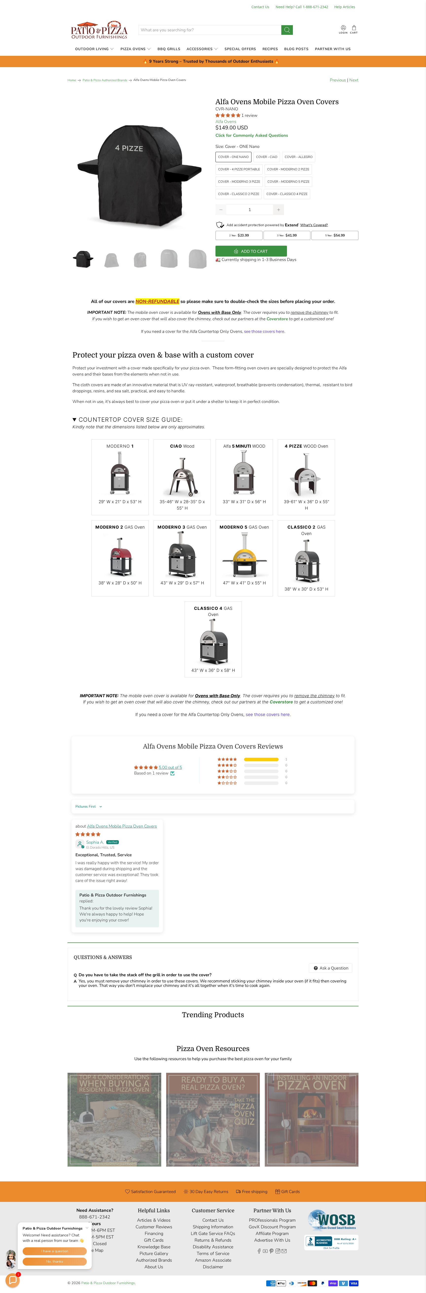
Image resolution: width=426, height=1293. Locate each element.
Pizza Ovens (133, 49)
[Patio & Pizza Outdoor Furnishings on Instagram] (277, 1252)
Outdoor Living (92, 49)
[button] (227, 115)
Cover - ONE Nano (233, 157)
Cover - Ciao (266, 157)
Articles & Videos (154, 1220)
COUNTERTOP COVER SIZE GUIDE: (131, 419)
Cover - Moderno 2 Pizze (288, 169)
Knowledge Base (154, 1247)
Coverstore (277, 319)
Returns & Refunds (213, 1240)
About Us (153, 1267)
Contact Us (260, 6)
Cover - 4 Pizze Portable (239, 169)
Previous (338, 80)
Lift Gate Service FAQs (213, 1233)
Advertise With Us (272, 1240)
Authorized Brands (154, 1260)
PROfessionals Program (272, 1220)
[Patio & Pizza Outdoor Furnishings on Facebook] (259, 1252)
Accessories (200, 49)
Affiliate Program (272, 1233)
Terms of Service (213, 1253)
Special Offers (240, 49)
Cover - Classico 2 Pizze (238, 194)
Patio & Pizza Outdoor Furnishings (108, 1283)
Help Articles (344, 6)
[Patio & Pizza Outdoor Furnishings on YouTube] (265, 1252)
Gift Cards (154, 1240)
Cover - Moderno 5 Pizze (288, 181)
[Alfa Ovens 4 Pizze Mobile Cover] (139, 169)
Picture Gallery (154, 1253)
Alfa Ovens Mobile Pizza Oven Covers (122, 826)
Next (353, 80)
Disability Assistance (213, 1247)
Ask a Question (333, 968)
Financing (154, 1233)
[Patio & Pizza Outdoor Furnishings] (99, 30)
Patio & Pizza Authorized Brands (105, 80)
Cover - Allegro (299, 157)
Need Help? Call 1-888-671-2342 (302, 6)
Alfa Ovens (225, 121)
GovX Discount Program (272, 1227)
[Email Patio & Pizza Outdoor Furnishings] (284, 1252)
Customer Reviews (154, 1227)
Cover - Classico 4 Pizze (286, 194)
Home (72, 80)
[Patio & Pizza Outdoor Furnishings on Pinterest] (271, 1252)
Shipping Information (213, 1227)
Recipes (270, 49)
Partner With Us (333, 49)
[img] (87, 834)
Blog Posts (296, 49)
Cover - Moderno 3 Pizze (239, 181)
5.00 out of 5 (170, 767)
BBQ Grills (169, 49)
